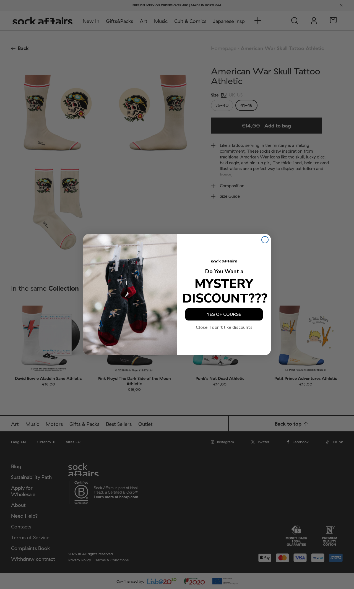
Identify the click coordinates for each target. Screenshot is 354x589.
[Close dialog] (265, 239)
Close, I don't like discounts (224, 327)
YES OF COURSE (224, 314)
